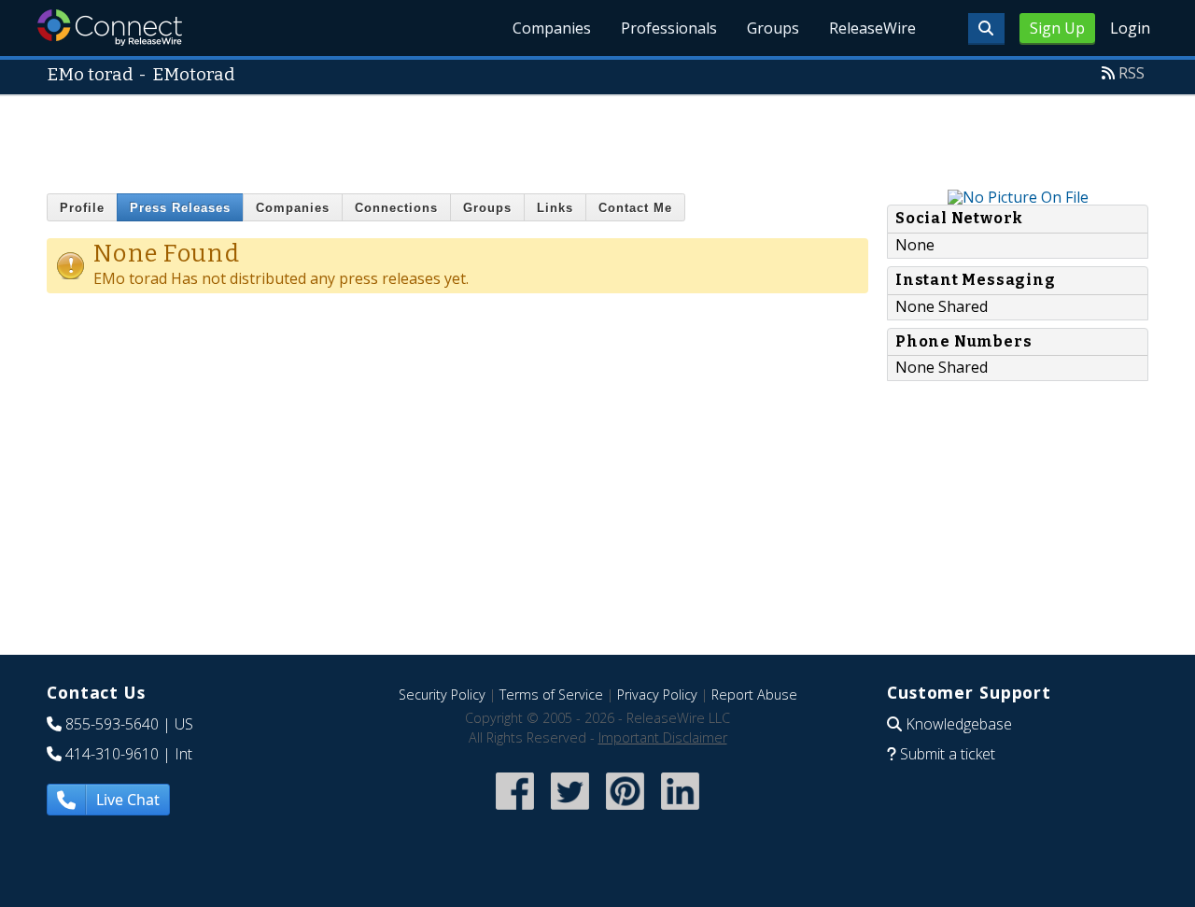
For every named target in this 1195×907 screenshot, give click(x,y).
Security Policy (442, 694)
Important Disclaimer (662, 737)
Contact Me (635, 208)
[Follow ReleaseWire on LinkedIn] (680, 811)
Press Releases (180, 208)
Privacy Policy (657, 694)
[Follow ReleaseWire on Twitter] (570, 811)
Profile (82, 208)
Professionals (669, 28)
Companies (552, 28)
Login (1130, 28)
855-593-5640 (112, 724)
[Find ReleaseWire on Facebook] (515, 811)
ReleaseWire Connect (109, 27)
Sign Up (1057, 28)
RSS (1131, 73)
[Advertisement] (597, 138)
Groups (773, 28)
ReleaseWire (872, 28)
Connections (396, 208)
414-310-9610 (112, 754)
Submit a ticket (947, 754)
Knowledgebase (959, 724)
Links (555, 208)
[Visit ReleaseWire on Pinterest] (625, 811)
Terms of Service (551, 694)
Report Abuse (754, 694)
